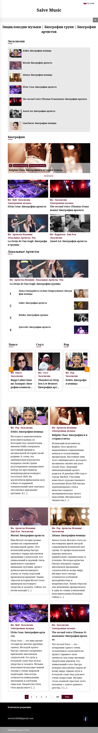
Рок (34, 237)
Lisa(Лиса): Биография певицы (39, 123)
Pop (15, 166)
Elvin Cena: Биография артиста (40, 86)
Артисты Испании (22, 234)
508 (57, 697)
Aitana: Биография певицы (37, 74)
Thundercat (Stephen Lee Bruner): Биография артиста (21, 383)
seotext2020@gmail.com (20, 718)
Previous (11, 369)
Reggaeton (60, 234)
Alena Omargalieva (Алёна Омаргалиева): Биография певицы (45, 292)
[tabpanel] (49, 158)
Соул (12, 344)
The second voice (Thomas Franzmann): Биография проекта (55, 99)
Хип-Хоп (71, 234)
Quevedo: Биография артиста (35, 327)
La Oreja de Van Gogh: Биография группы (27, 243)
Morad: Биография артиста (37, 62)
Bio (11, 166)
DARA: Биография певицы (37, 50)
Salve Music (49, 10)
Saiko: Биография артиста (33, 302)
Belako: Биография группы (33, 314)
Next (87, 369)
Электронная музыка (19, 203)
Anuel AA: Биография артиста (39, 111)
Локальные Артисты (19, 237)
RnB (14, 199)
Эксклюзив (22, 166)
